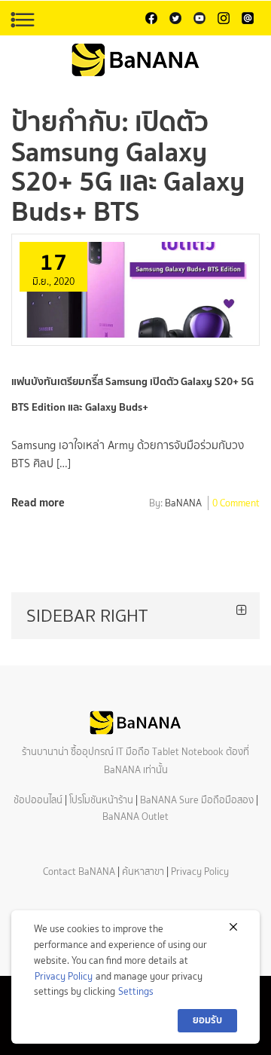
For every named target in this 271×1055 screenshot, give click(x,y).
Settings (136, 991)
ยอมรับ (207, 1020)
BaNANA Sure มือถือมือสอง (197, 800)
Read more (38, 502)
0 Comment (236, 504)
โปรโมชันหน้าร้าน (101, 800)
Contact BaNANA (79, 871)
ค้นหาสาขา (143, 871)
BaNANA (183, 504)
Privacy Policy (200, 871)
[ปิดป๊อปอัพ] (233, 927)
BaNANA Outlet (135, 816)
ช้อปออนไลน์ (38, 800)
